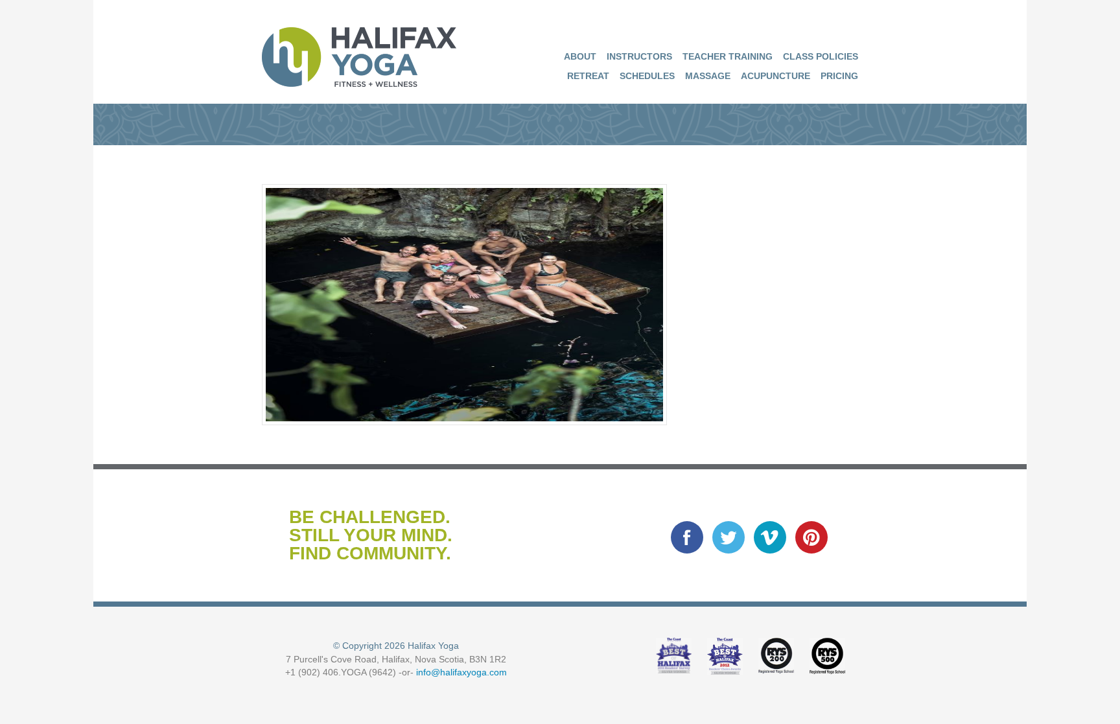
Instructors (639, 56)
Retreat (588, 76)
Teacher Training (727, 56)
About (580, 56)
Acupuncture (775, 76)
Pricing (839, 76)
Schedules (647, 76)
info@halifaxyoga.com (461, 672)
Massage (707, 76)
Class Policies (820, 56)
